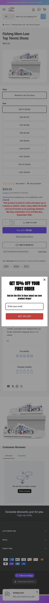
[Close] (44, 280)
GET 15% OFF (24, 316)
